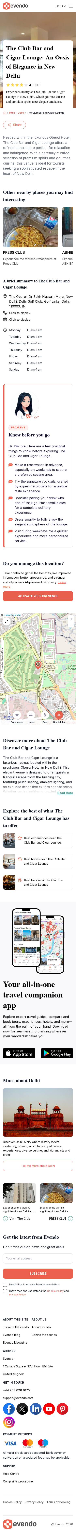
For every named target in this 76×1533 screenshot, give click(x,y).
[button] (38, 665)
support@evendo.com (18, 1398)
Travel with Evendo (16, 1327)
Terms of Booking (59, 1502)
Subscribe (38, 1273)
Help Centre (11, 1473)
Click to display (19, 313)
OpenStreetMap (12, 615)
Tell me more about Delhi (38, 1165)
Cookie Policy (55, 1290)
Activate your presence (38, 596)
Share (17, 125)
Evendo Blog (11, 1334)
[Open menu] (71, 6)
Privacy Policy (17, 1294)
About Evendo (41, 1327)
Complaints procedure (18, 1481)
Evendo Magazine (15, 1342)
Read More (65, 792)
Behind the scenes (44, 1334)
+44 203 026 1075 (16, 1390)
